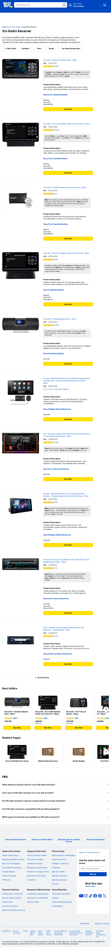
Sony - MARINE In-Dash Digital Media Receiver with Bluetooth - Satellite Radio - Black (63, 628)
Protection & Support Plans (38, 872)
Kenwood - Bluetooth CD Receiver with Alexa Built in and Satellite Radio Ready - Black (66, 560)
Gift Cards (6, 880)
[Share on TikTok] (90, 896)
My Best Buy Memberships (37, 894)
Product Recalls (8, 872)
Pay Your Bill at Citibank (11, 898)
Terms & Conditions (17, 932)
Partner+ (55, 884)
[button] (76, 4)
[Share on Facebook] (95, 896)
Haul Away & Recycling (36, 876)
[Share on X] (104, 896)
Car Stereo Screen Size (71, 49)
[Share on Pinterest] (100, 896)
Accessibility (6, 931)
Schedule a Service (34, 863)
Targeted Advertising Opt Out (89, 932)
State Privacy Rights (40, 932)
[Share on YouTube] (81, 896)
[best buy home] (7, 5)
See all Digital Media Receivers (57, 409)
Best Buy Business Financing (13, 910)
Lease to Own (7, 902)
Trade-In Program (9, 876)
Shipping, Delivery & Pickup (13, 859)
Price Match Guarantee (11, 867)
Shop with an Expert (35, 859)
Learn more (90, 886)
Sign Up (93, 874)
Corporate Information (61, 894)
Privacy (25, 931)
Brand (51, 49)
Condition (25, 49)
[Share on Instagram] (86, 896)
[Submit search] (64, 5)
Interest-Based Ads (33, 932)
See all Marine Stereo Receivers (57, 654)
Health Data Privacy (48, 932)
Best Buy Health (58, 872)
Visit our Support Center (37, 855)
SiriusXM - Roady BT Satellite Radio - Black (60, 60)
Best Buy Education (60, 876)
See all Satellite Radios (53, 290)
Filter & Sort (11, 49)
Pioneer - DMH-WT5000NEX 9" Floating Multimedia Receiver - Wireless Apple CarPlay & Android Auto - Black (66, 495)
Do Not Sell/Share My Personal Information (60, 932)
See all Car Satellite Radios (55, 95)
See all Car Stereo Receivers (56, 469)
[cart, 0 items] (104, 5)
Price (39, 49)
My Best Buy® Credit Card (12, 894)
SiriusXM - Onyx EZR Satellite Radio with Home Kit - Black (66, 253)
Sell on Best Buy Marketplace (63, 855)
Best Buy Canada (102, 924)
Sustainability (57, 906)
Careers (55, 898)
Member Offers (33, 902)
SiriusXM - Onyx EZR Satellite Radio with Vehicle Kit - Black (66, 124)
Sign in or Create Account (89, 852)
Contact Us (31, 880)
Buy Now (68, 109)
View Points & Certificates (37, 898)
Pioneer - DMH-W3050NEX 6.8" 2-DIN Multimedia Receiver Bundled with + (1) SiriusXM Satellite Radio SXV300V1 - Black (66, 380)
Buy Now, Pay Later (10, 906)
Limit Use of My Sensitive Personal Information (75, 932)
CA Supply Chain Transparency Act (101, 933)
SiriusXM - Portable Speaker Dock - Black (59, 319)
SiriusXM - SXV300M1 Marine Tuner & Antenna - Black (64, 187)
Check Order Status (10, 855)
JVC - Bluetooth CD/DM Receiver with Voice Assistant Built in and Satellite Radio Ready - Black (66, 435)
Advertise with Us (59, 859)
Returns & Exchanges (10, 863)
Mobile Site (84, 924)
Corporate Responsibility (62, 902)
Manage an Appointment (37, 867)
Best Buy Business (59, 880)
